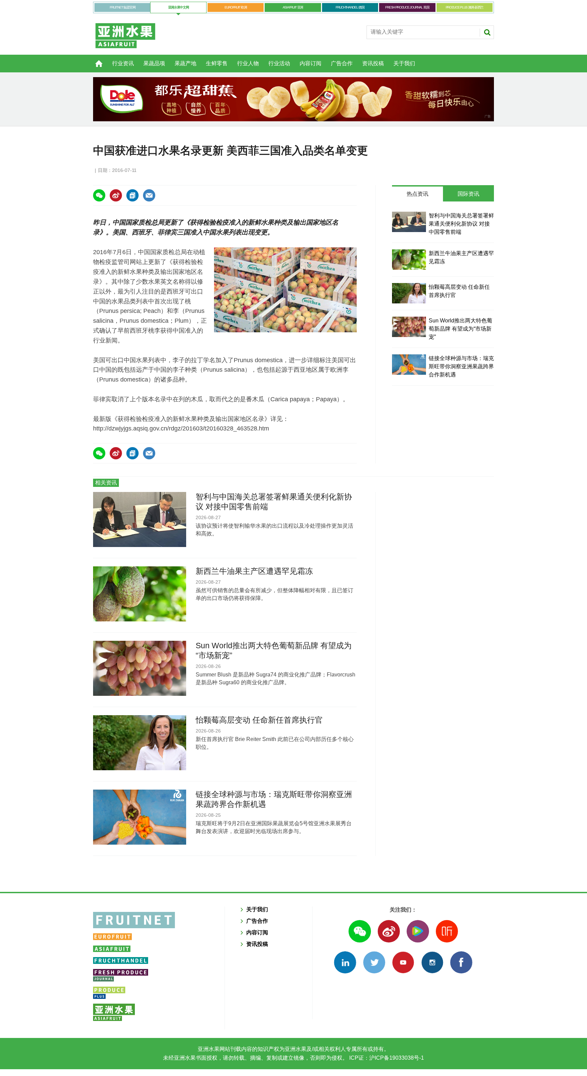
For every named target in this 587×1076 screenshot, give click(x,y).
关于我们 (404, 63)
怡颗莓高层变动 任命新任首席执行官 (259, 720)
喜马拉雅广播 (447, 931)
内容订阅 (310, 63)
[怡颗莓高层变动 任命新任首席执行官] (409, 293)
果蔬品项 (154, 63)
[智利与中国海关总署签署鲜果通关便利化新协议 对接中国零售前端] (409, 222)
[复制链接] (132, 195)
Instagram (432, 962)
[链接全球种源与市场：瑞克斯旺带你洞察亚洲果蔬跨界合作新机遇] (409, 364)
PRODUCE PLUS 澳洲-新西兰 (464, 7)
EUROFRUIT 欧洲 (236, 7)
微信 (360, 931)
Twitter (374, 962)
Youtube (403, 962)
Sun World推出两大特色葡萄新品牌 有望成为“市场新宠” (460, 329)
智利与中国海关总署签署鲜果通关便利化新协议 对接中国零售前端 (461, 224)
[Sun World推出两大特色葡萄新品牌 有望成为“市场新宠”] (409, 327)
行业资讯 (123, 63)
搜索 (487, 32)
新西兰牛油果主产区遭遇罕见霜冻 (254, 571)
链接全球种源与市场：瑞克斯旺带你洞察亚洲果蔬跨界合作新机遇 (461, 366)
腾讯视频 (418, 931)
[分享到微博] (116, 195)
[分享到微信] (99, 195)
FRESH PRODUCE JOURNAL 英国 (407, 7)
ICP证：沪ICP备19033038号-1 (386, 1058)
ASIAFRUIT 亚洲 (293, 7)
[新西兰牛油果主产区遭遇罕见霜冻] (409, 259)
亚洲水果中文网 (178, 7)
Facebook (461, 962)
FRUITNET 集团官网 (122, 7)
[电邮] (149, 195)
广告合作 (342, 63)
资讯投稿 (373, 63)
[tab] (417, 194)
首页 (94, 60)
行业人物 (248, 63)
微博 (389, 931)
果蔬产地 (185, 63)
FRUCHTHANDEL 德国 (350, 7)
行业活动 (279, 63)
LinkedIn (345, 962)
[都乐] (293, 99)
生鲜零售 (217, 63)
